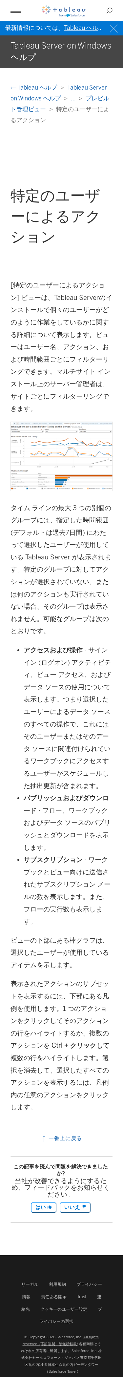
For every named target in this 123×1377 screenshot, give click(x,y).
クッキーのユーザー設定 (63, 1309)
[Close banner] (114, 28)
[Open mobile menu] (15, 10)
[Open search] (110, 10)
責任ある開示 (54, 1296)
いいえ (72, 1207)
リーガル (29, 1284)
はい (41, 1207)
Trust (82, 1296)
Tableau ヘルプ (37, 87)
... (74, 98)
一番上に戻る (64, 1138)
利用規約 (57, 1284)
